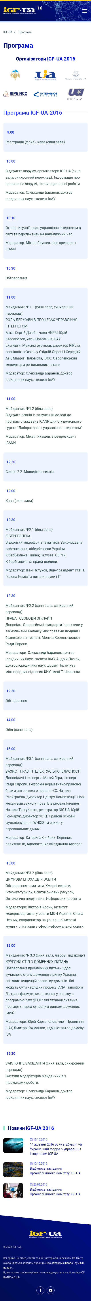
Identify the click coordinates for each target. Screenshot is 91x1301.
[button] (85, 11)
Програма (25, 32)
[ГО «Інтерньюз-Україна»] (45, 94)
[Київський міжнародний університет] (15, 75)
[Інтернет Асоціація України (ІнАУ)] (45, 75)
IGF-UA (8, 32)
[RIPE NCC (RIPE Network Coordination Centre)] (15, 94)
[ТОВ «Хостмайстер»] (76, 94)
